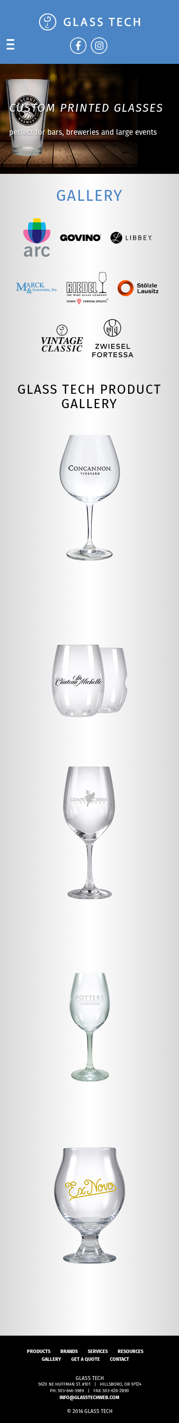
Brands (69, 1351)
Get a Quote (85, 1359)
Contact (119, 1359)
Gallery (51, 1359)
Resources (130, 1351)
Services (98, 1351)
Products (38, 1351)
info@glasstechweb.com (89, 1397)
